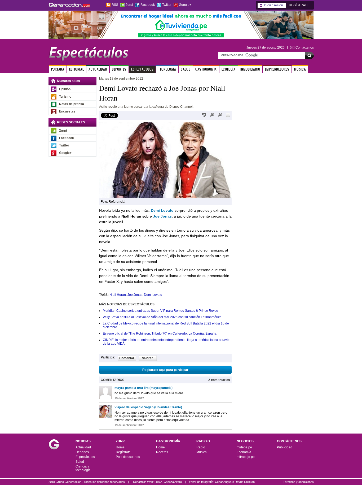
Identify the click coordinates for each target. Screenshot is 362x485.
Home (120, 447)
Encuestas (67, 111)
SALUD (186, 69)
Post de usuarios (128, 457)
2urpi (129, 5)
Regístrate (123, 452)
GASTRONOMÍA (206, 69)
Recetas (162, 452)
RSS (115, 5)
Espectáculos (85, 457)
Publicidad (284, 447)
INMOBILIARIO (250, 69)
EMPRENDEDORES (277, 69)
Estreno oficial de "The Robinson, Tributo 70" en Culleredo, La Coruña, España (160, 333)
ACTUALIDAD (98, 69)
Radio (200, 447)
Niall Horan (117, 295)
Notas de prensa (71, 104)
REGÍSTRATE (299, 5)
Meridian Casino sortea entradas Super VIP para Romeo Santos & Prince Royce (160, 311)
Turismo (65, 96)
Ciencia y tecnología (83, 468)
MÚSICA (300, 69)
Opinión (64, 89)
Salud (80, 462)
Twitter (166, 5)
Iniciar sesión (273, 5)
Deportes (82, 452)
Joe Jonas (134, 295)
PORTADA (57, 69)
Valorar (147, 358)
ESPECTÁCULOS (142, 69)
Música (201, 452)
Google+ (185, 5)
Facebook (147, 5)
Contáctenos (304, 47)
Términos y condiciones (298, 481)
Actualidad (83, 447)
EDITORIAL (76, 69)
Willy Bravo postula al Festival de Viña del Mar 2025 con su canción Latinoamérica (162, 317)
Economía (244, 452)
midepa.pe (244, 447)
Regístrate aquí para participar (165, 370)
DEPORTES (119, 69)
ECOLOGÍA (229, 69)
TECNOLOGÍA (167, 69)
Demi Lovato (153, 295)
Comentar (126, 358)
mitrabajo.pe (246, 457)
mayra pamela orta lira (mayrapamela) (143, 388)
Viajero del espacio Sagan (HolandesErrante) (148, 407)
